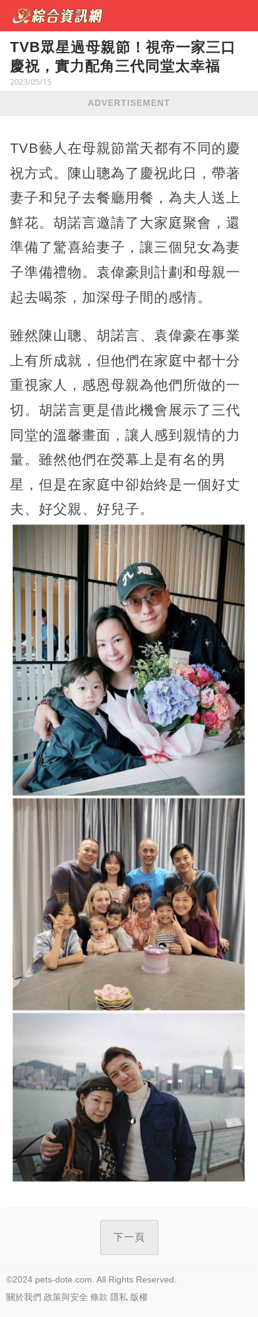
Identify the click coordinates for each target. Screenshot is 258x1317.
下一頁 (129, 1237)
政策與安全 (66, 1297)
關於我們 (23, 1297)
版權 (139, 1297)
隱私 (119, 1297)
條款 (99, 1297)
